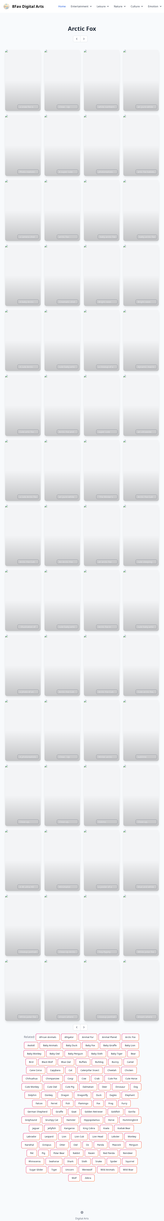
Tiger (54, 1169)
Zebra (88, 1177)
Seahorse (54, 1161)
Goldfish (115, 1111)
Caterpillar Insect (90, 1070)
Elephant (130, 1095)
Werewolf (87, 1169)
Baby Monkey (34, 1053)
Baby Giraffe (110, 1045)
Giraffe (59, 1111)
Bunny (115, 1061)
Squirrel (130, 1161)
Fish (68, 1103)
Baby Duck (71, 1045)
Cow (84, 1078)
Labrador (31, 1136)
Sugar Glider (36, 1169)
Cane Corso (36, 1070)
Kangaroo (69, 1128)
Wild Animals (108, 1169)
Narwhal (29, 1144)
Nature (118, 6)
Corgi (70, 1078)
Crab (97, 1078)
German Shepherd (37, 1111)
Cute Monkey (32, 1086)
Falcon (39, 1103)
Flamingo (83, 1103)
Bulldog (99, 1061)
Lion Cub (79, 1136)
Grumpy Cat (51, 1119)
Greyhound (31, 1119)
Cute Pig (69, 1086)
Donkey (49, 1095)
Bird (31, 1061)
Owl (76, 1144)
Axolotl (31, 1045)
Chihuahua (31, 1078)
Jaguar (35, 1128)
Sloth (84, 1161)
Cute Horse (131, 1078)
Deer (104, 1086)
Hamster (71, 1119)
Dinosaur (120, 1086)
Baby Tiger (117, 1053)
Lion (64, 1136)
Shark (70, 1161)
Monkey (132, 1136)
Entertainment (79, 6)
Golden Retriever (94, 1111)
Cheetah (111, 1070)
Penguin (133, 1144)
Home (62, 6)
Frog (110, 1103)
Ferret (54, 1103)
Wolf (74, 1177)
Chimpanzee (52, 1078)
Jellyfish (52, 1128)
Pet (31, 1153)
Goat (73, 1111)
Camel (130, 1061)
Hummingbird (130, 1119)
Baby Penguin (75, 1053)
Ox (87, 1144)
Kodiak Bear (124, 1128)
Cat (70, 1070)
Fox (98, 1103)
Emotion (153, 6)
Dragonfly (82, 1095)
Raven (91, 1153)
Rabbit (76, 1153)
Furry (124, 1103)
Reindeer (128, 1153)
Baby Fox (90, 1045)
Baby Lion (130, 1045)
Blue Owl (66, 1061)
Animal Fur (88, 1037)
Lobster (115, 1136)
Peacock (116, 1144)
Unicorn (69, 1169)
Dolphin (32, 1095)
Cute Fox (112, 1078)
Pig (43, 1153)
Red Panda (109, 1153)
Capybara (55, 1070)
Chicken (129, 1070)
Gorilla (131, 1111)
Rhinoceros (35, 1161)
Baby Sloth (97, 1053)
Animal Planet (109, 1037)
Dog (136, 1086)
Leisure (101, 6)
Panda (100, 1144)
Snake (98, 1161)
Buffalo (83, 1061)
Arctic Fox (130, 1037)
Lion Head (97, 1136)
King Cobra (89, 1128)
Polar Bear (59, 1153)
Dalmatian (88, 1086)
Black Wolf (47, 1061)
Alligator (69, 1037)
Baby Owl (55, 1053)
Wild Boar (128, 1169)
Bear (133, 1053)
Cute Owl (52, 1086)
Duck (98, 1095)
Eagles (113, 1095)
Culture (135, 6)
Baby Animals (50, 1045)
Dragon (65, 1095)
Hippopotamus (92, 1119)
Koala (106, 1128)
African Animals (47, 1037)
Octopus (46, 1144)
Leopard (49, 1136)
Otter (62, 1144)
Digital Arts (82, 1218)
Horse (111, 1119)
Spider (113, 1161)
